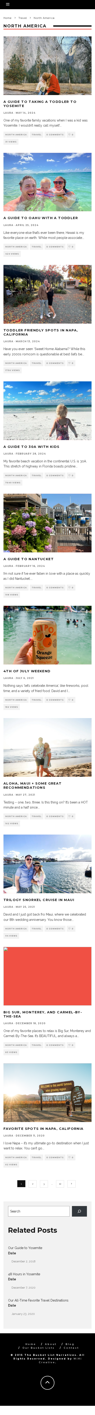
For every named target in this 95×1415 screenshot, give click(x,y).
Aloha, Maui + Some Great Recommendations (32, 785)
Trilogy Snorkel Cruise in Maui (38, 900)
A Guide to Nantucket (28, 559)
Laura (8, 112)
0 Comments (55, 134)
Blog (69, 1344)
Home (30, 1344)
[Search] (79, 1211)
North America (16, 134)
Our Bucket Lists (38, 1347)
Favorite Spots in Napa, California (43, 1129)
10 (60, 1184)
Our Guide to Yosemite (25, 1248)
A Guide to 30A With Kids (31, 447)
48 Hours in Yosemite (24, 1274)
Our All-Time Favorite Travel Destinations (38, 1300)
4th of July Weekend (27, 671)
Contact (71, 1347)
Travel (37, 134)
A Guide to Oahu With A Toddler (40, 218)
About (50, 1344)
